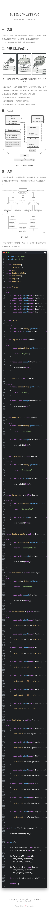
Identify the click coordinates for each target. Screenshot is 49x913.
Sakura (22, 906)
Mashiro (31, 906)
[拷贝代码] (45, 252)
